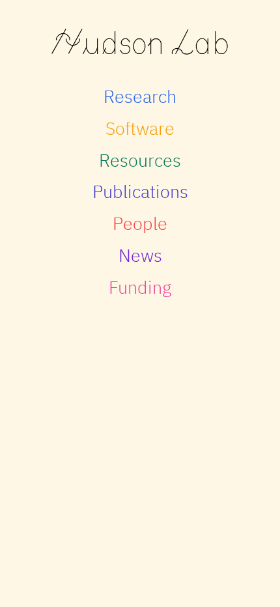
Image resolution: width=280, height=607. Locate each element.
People (140, 223)
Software (140, 128)
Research (140, 96)
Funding (140, 286)
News (140, 255)
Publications (140, 191)
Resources (140, 159)
